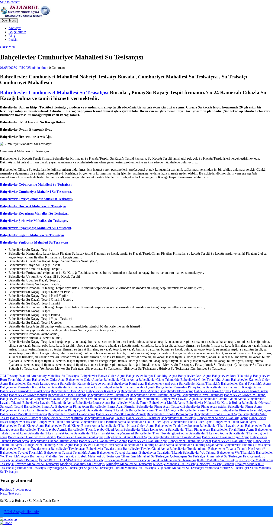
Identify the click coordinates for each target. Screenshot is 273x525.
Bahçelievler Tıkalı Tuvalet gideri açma (161, 433)
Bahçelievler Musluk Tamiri (129, 402)
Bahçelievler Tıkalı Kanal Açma (235, 422)
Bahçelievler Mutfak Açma (167, 402)
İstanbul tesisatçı (94, 460)
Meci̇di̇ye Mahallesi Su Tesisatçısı (82, 464)
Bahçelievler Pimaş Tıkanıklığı (107, 410)
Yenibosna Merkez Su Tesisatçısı (227, 468)
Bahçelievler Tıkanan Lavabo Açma (176, 437)
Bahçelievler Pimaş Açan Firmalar (113, 406)
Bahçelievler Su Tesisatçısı (178, 418)
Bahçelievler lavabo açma (87, 399)
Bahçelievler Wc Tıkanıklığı (236, 452)
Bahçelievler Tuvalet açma (104, 448)
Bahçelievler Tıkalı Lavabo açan (177, 425)
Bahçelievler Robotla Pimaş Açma (170, 414)
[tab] (9, 20)
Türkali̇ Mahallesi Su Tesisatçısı (135, 468)
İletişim (13, 39)
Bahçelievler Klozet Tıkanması (202, 395)
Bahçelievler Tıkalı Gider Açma (191, 422)
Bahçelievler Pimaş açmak (68, 410)
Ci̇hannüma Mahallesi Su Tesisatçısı (145, 456)
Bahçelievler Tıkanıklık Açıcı (147, 441)
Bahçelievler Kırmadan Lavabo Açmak (128, 387)
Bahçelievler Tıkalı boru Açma (58, 422)
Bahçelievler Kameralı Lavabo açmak (85, 383)
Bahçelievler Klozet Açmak (212, 391)
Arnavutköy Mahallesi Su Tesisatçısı (55, 376)
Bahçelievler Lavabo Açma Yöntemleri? (133, 399)
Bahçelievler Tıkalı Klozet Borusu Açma (72, 425)
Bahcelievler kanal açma (161, 383)
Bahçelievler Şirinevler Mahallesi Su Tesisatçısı (33, 220)
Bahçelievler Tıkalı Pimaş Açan (189, 429)
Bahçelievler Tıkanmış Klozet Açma (98, 445)
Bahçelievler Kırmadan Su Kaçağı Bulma (233, 387)
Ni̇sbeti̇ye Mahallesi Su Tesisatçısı (176, 464)
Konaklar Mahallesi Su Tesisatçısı (173, 460)
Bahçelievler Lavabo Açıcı (51, 399)
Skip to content (10, 2)
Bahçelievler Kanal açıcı (127, 383)
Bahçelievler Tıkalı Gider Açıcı (148, 422)
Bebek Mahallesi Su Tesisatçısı (99, 456)
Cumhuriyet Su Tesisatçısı (224, 456)
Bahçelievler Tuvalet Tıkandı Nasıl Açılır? (236, 448)
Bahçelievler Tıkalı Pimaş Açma (232, 429)
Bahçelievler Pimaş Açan (72, 406)
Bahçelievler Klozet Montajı (28, 395)
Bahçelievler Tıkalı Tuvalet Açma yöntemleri (104, 433)
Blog (12, 36)
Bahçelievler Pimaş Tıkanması (200, 410)
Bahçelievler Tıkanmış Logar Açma (199, 445)
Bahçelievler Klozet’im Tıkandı (245, 395)
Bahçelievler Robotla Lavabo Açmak (121, 414)
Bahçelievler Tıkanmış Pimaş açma (247, 445)
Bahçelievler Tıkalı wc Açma (208, 433)
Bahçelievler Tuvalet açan (68, 448)
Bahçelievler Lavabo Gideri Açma (223, 399)
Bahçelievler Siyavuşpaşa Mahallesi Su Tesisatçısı (35, 228)
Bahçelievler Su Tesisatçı (143, 418)
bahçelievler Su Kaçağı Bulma (62, 418)
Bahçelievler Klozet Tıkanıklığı (108, 395)
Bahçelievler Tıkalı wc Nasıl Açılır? (32, 437)
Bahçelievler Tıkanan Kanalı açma (80, 437)
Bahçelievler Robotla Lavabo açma (71, 414)
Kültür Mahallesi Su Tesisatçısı (217, 460)
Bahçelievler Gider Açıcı (48, 379)
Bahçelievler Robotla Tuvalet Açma (218, 414)
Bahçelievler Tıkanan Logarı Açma (225, 437)
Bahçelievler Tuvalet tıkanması (117, 452)
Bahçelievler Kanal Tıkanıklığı (199, 383)
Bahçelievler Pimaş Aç (39, 406)
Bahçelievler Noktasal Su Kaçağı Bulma (213, 402)
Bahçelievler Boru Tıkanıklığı (232, 376)
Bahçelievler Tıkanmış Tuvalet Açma (25, 448)
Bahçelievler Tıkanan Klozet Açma (128, 437)
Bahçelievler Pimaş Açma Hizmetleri (24, 410)
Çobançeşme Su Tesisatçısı (188, 456)
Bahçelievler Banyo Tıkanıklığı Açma (151, 376)
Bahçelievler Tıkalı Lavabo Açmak (43, 429)
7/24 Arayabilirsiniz (21, 511)
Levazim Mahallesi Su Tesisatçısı (37, 464)
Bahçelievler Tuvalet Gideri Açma (146, 448)
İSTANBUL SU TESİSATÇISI (60, 460)
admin (40, 67)
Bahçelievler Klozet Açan (68, 391)
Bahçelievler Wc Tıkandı (199, 452)
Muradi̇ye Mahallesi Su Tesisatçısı (129, 464)
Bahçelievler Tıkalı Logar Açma (145, 429)
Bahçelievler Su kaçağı (25, 418)
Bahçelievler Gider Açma (121, 379)
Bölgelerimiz (17, 32)
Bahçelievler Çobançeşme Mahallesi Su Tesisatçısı (35, 184)
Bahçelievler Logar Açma (93, 402)
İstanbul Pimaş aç (26, 460)
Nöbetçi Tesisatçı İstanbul (216, 464)
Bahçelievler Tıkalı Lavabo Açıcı (222, 425)
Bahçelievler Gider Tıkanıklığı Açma (205, 379)
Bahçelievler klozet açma (176, 391)
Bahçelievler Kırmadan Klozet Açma (25, 387)
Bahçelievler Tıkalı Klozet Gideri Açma (127, 425)
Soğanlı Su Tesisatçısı (98, 468)
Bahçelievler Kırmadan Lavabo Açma (76, 387)
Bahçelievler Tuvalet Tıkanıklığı (21, 452)
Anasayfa (15, 28)
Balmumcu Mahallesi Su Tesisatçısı (53, 456)
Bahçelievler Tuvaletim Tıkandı (160, 452)
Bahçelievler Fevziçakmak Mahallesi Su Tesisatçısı (36, 199)
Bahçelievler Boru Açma (194, 376)
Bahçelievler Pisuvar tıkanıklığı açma (246, 410)
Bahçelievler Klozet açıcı (103, 391)
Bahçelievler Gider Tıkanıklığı (159, 379)
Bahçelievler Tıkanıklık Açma (232, 441)
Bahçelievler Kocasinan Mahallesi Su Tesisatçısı (34, 213)
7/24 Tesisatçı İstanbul (15, 376)
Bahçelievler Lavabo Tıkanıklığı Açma (48, 402)
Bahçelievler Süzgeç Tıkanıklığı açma (222, 418)
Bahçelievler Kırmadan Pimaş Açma (180, 387)
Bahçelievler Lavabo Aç (16, 399)
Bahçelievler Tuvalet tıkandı (188, 448)
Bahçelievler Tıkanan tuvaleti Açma (103, 441)
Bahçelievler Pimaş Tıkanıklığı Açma (154, 410)
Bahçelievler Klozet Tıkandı (67, 395)
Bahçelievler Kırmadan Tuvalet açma (25, 391)
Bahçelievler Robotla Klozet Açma (23, 414)
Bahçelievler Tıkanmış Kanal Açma (49, 445)
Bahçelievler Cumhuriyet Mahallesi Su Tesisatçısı (54, 92)
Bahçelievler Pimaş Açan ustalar (205, 406)
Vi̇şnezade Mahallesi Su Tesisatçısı (180, 468)
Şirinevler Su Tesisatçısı (30, 468)
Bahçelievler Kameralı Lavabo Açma (34, 383)
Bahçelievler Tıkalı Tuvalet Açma (50, 433)
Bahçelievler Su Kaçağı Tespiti (104, 418)
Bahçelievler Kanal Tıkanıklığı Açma (246, 383)
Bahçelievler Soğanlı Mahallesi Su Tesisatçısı (32, 235)
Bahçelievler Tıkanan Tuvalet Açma (54, 441)
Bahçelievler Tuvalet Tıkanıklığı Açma (70, 452)
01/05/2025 (15, 67)
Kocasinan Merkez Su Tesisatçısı (127, 460)
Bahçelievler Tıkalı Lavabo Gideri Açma (95, 429)
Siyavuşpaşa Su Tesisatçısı (65, 468)
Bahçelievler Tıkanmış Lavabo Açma (149, 445)
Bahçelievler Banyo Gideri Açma (102, 376)
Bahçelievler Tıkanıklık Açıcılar (189, 441)
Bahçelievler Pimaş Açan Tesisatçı (159, 406)
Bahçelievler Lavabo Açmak (179, 399)
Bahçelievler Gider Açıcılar (84, 379)
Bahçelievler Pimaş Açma (245, 406)
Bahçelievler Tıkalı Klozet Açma (22, 425)
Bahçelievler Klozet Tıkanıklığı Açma (155, 395)
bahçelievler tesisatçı (22, 422)
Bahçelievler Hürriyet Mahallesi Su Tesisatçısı (33, 206)
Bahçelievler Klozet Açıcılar (140, 391)
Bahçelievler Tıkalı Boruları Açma (103, 422)
